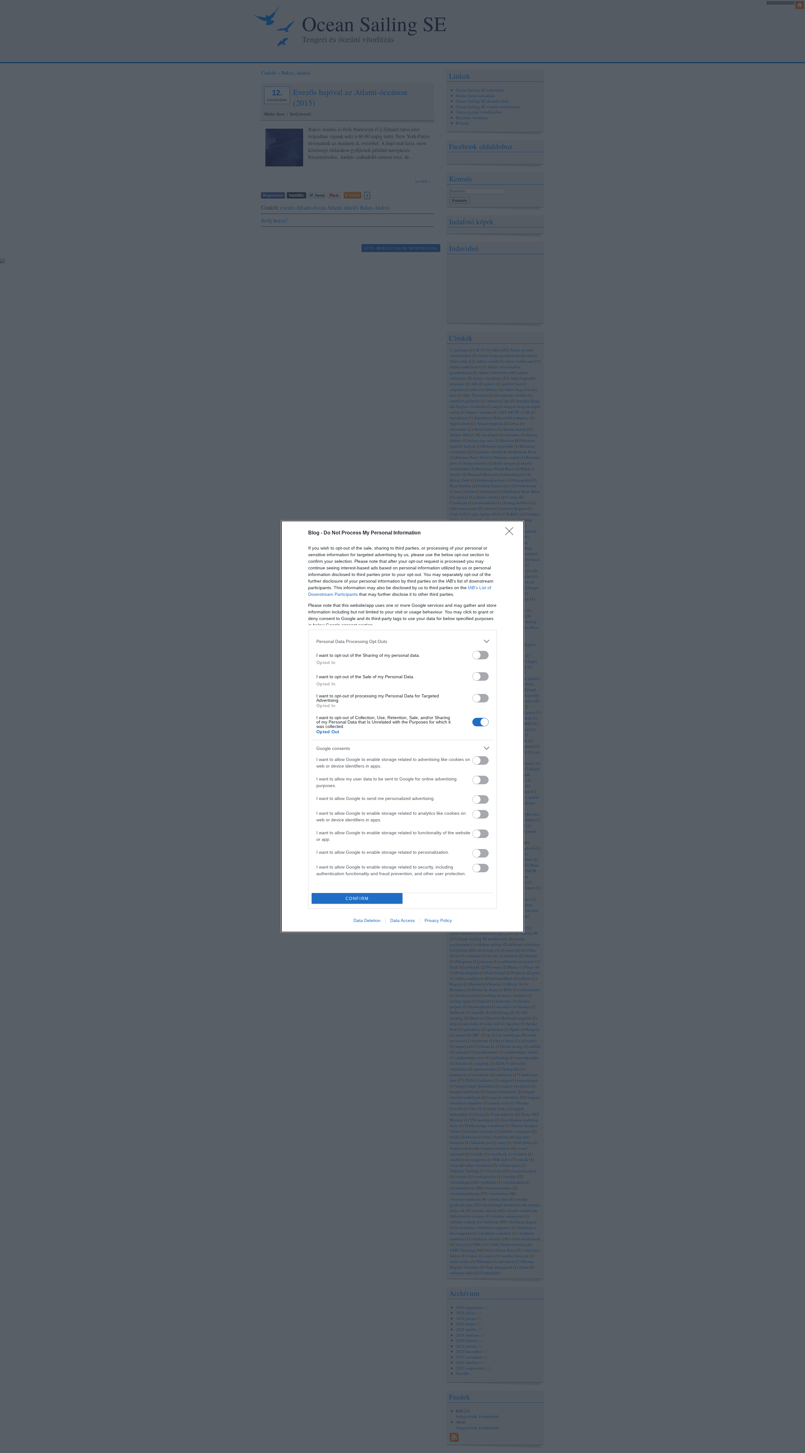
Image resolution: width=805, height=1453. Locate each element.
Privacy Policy (438, 920)
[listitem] (402, 641)
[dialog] (402, 726)
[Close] (511, 533)
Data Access (402, 920)
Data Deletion (366, 920)
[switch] (480, 655)
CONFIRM (357, 898)
